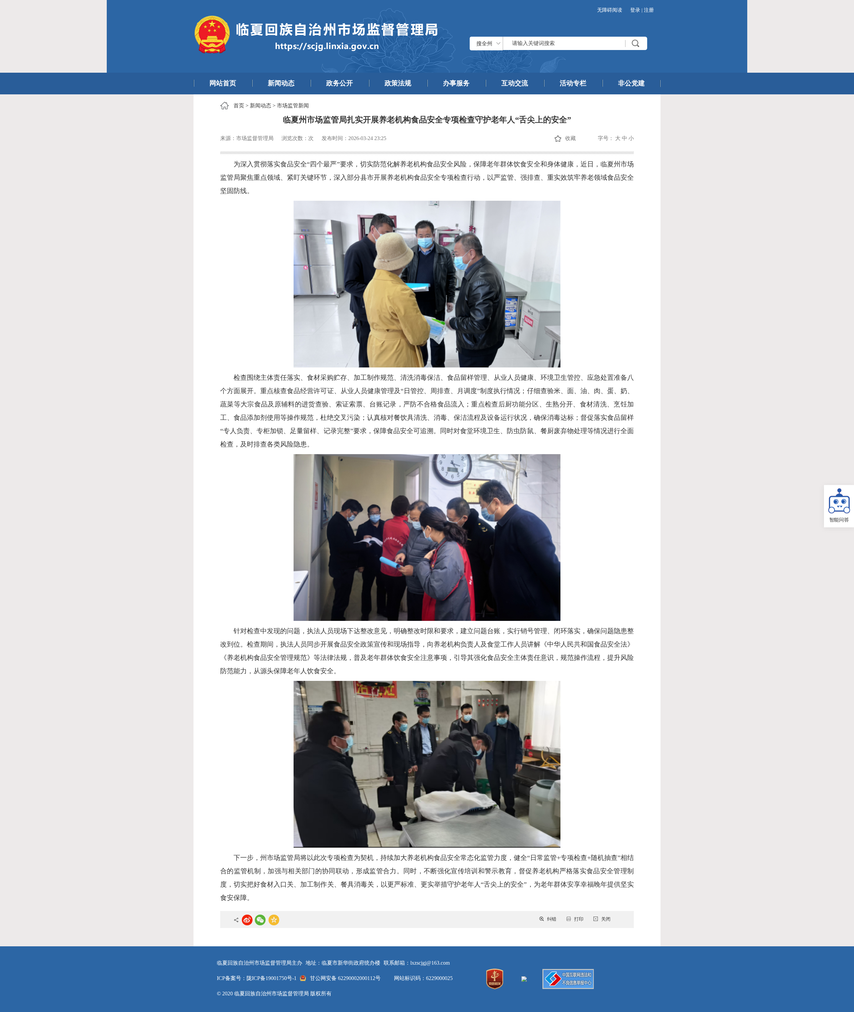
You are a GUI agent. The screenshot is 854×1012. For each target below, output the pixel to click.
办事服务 (456, 83)
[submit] (635, 43)
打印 (578, 919)
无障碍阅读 (609, 10)
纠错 (551, 919)
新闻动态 (281, 83)
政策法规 (398, 83)
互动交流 (514, 83)
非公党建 (631, 83)
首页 (239, 105)
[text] (575, 43)
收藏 (570, 138)
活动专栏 (573, 83)
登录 (635, 10)
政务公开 (339, 83)
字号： (606, 138)
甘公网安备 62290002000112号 (345, 978)
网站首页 (222, 83)
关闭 (605, 919)
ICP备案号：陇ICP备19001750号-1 (257, 978)
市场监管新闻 (293, 105)
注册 (649, 10)
